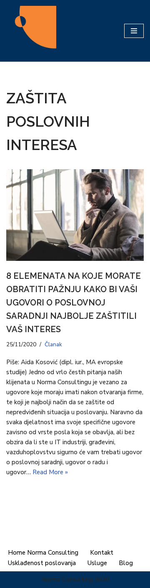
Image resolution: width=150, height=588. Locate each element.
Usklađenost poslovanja (42, 563)
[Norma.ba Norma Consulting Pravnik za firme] (31, 31)
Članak (53, 344)
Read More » (50, 472)
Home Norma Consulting (43, 552)
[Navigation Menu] (134, 31)
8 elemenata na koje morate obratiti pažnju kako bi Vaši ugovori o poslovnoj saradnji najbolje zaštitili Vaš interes (73, 302)
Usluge (97, 563)
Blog (126, 563)
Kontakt (101, 552)
